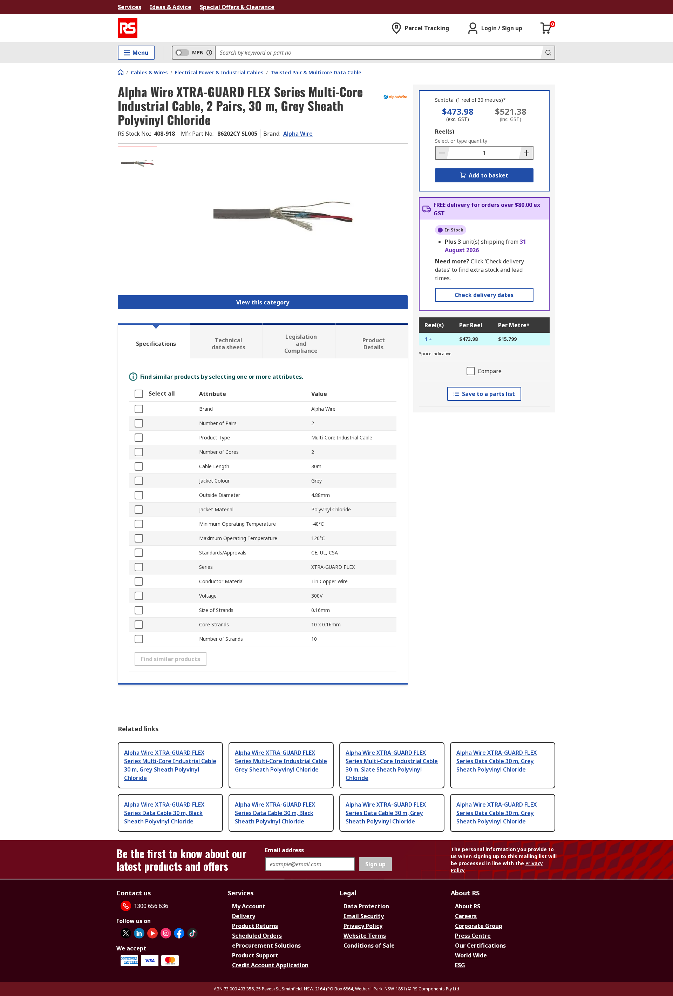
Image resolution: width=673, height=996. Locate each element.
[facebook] (179, 933)
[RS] (127, 28)
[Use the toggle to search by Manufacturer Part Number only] (209, 52)
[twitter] (126, 933)
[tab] (154, 340)
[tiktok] (192, 933)
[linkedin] (139, 933)
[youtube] (152, 933)
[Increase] (526, 153)
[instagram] (166, 933)
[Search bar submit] (548, 52)
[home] (120, 72)
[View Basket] (546, 28)
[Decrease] (443, 153)
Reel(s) (444, 131)
